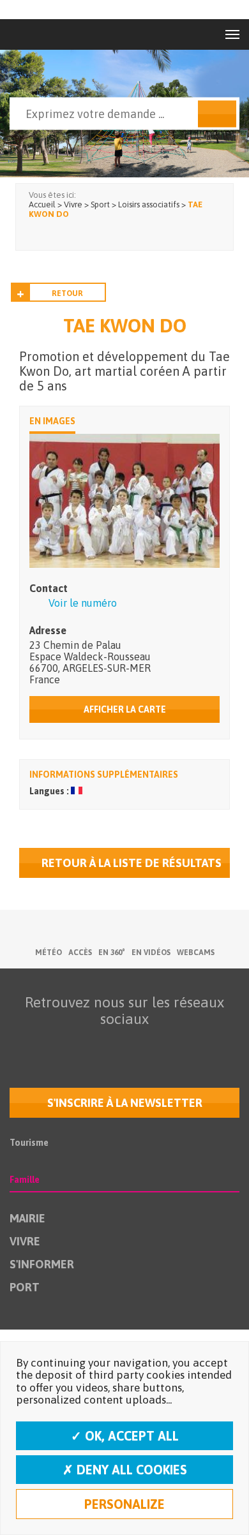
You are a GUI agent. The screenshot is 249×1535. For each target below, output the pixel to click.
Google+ (175, 1044)
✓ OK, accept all (125, 1435)
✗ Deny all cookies (125, 1469)
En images (52, 421)
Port (25, 1287)
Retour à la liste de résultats (132, 863)
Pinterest (202, 1044)
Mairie (27, 1218)
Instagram (148, 1044)
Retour (67, 293)
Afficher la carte (125, 709)
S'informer (42, 1264)
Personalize (124, 1504)
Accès (80, 952)
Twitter (67, 1044)
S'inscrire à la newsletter (124, 1102)
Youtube (94, 1044)
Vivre (25, 1241)
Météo (48, 952)
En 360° (111, 952)
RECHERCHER (217, 114)
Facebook (41, 1044)
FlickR (121, 1044)
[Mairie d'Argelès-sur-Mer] (37, 34)
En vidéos (151, 952)
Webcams (196, 952)
